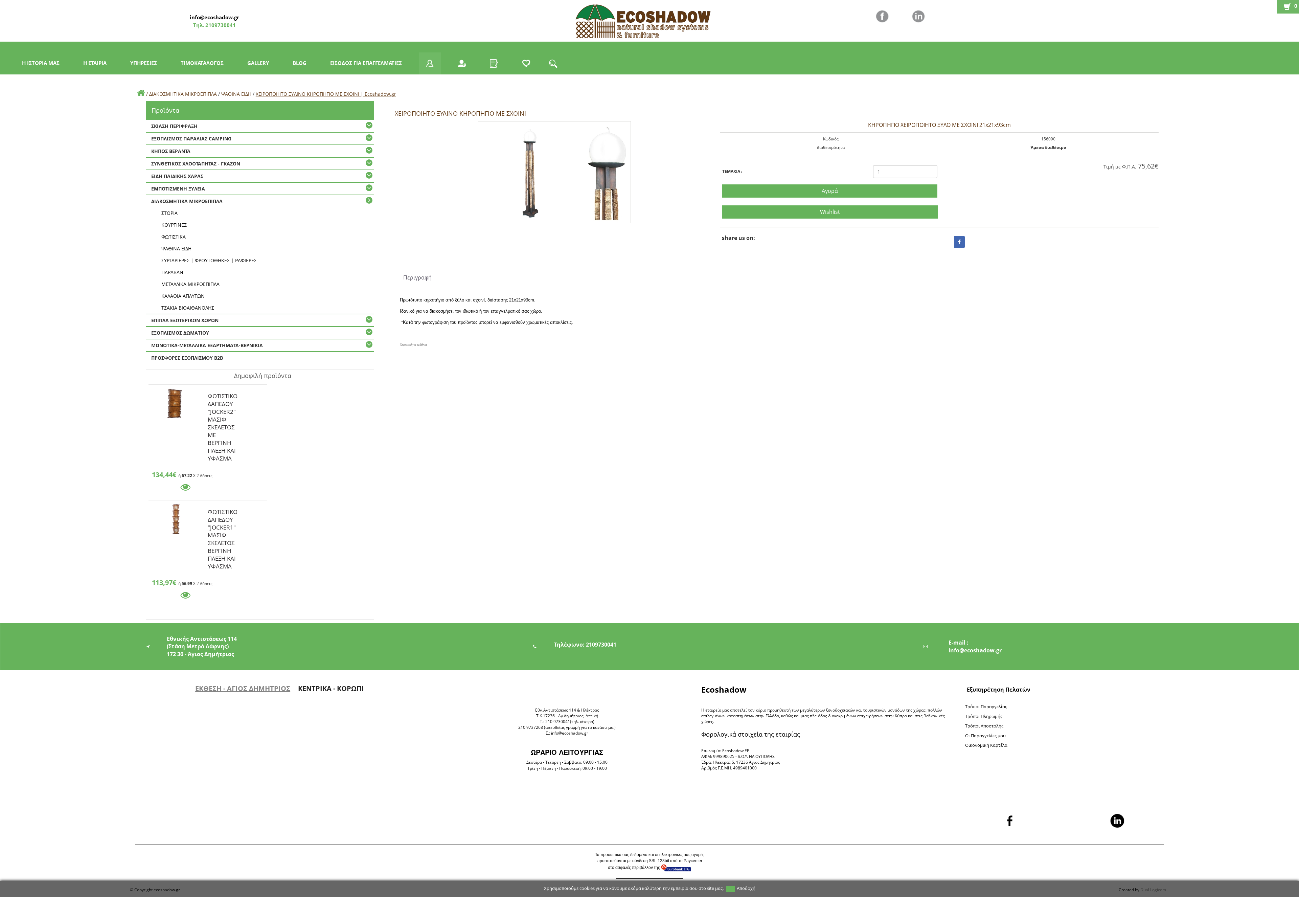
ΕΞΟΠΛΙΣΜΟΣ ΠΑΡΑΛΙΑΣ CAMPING (191, 138)
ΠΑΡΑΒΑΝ (172, 272)
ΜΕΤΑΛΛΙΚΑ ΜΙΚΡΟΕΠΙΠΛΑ (190, 284)
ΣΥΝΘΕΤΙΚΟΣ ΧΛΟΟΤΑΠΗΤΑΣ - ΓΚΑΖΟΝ (195, 163)
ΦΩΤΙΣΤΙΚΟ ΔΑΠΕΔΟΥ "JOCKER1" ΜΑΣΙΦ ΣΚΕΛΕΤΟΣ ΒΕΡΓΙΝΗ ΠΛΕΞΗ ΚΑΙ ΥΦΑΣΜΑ (222, 513)
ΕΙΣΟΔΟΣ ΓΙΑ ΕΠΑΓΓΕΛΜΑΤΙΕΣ (366, 63)
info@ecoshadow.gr (214, 17)
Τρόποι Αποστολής (984, 726)
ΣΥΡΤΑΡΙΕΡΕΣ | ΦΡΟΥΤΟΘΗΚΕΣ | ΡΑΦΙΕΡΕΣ (209, 260)
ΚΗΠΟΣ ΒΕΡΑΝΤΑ (170, 151)
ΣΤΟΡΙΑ (169, 213)
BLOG (299, 63)
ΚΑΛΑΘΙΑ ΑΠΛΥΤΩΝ (183, 296)
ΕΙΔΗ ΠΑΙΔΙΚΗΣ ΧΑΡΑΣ (177, 176)
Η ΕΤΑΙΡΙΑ (95, 63)
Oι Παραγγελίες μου (985, 736)
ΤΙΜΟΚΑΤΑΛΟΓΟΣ (202, 63)
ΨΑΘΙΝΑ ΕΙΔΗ (236, 94)
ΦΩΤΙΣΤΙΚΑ (173, 236)
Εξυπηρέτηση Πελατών (998, 689)
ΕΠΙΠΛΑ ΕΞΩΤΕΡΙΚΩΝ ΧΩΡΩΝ (185, 320)
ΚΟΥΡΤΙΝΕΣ (174, 225)
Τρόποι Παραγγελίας (986, 706)
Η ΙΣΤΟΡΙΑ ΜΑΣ (41, 63)
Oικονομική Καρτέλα (986, 745)
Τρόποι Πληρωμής (983, 716)
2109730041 (220, 25)
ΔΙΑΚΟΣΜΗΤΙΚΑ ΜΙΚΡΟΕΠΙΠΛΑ (183, 94)
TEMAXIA (732, 171)
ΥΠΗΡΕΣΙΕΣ (143, 63)
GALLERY (258, 63)
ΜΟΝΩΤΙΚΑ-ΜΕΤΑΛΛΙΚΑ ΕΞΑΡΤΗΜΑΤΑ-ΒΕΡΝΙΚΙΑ (207, 345)
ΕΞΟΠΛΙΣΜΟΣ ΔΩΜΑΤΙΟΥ (180, 333)
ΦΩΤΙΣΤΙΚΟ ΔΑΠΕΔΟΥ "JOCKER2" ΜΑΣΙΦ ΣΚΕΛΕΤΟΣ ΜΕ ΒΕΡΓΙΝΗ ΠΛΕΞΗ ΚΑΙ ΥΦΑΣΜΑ (222, 397)
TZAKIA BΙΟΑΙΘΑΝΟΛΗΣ (187, 308)
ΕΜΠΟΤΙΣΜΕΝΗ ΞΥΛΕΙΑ (178, 188)
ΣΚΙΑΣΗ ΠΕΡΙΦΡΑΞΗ (174, 126)
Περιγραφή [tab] (417, 277)
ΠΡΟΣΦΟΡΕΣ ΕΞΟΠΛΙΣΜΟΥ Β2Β (187, 358)
